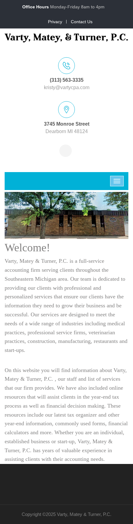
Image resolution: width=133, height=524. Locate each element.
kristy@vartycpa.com (66, 87)
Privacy (55, 21)
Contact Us (81, 21)
